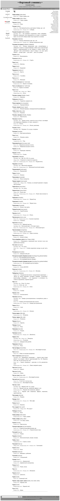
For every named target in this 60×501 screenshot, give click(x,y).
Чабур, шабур (25, 420)
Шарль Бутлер (32, 499)
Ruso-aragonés (55, 21)
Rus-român (56, 19)
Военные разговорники (54, 32)
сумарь (32, 386)
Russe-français (55, 11)
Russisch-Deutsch (55, 12)
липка (25, 188)
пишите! (7, 14)
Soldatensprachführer (54, 31)
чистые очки (29, 381)
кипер (32, 158)
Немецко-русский (55, 25)
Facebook (7, 38)
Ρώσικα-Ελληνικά (54, 15)
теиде (25, 246)
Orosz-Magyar (55, 20)
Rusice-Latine (55, 22)
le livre (7, 34)
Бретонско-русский (54, 26)
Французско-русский (54, 24)
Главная (19, 8)
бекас (28, 283)
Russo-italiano (55, 17)
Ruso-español (55, 18)
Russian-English (55, 14)
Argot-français (55, 30)
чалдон (31, 129)
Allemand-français (55, 29)
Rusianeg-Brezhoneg (54, 13)
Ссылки (53, 8)
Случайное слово (7, 17)
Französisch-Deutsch (54, 27)
